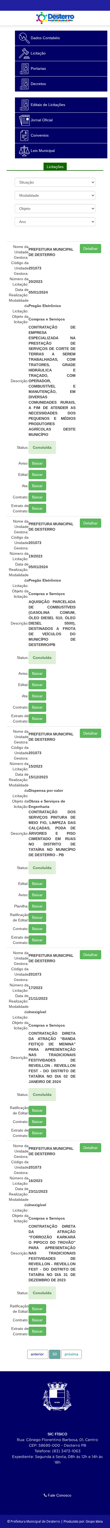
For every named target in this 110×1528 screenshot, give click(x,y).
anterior (37, 1354)
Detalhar (90, 248)
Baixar (37, 463)
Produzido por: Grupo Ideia (83, 1521)
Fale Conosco (59, 1495)
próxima (71, 1354)
